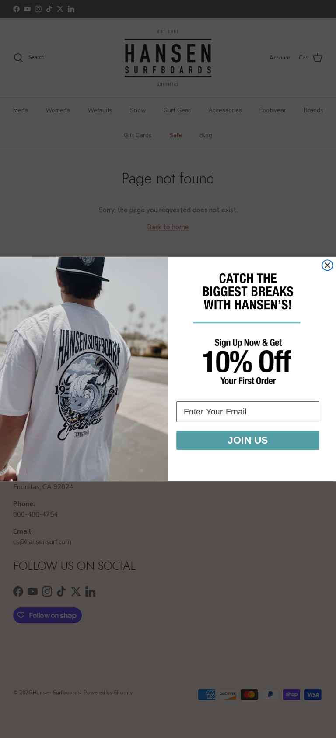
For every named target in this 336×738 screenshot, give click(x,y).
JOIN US (248, 440)
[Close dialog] (327, 265)
